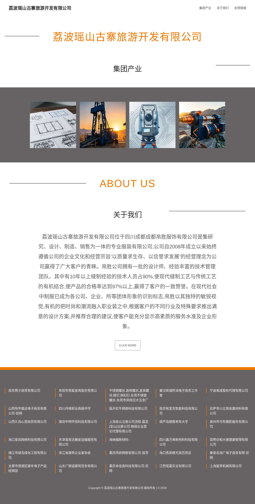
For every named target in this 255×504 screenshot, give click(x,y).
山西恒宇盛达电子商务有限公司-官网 (27, 411)
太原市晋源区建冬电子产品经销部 (27, 468)
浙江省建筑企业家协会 (75, 453)
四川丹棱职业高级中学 (75, 408)
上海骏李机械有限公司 (226, 466)
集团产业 (205, 8)
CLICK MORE (127, 345)
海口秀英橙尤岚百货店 (175, 453)
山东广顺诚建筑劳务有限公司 (78, 468)
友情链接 (240, 8)
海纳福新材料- (119, 439)
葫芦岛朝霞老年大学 (173, 421)
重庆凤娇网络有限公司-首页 (128, 453)
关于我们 (223, 8)
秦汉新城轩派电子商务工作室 (178, 393)
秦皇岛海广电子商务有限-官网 (229, 455)
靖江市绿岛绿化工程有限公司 (27, 455)
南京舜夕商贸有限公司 (24, 390)
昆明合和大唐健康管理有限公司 (229, 442)
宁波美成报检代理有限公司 (229, 390)
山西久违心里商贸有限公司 (27, 421)
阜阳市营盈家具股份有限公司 (78, 393)
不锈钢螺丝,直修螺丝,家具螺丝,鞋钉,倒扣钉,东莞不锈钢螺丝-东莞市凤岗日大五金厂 (129, 395)
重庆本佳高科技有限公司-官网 (128, 468)
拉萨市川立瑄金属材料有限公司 (229, 411)
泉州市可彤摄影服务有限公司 (229, 424)
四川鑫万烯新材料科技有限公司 (178, 442)
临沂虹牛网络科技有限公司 (128, 408)
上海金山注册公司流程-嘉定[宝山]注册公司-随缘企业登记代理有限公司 (128, 426)
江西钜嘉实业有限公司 (175, 466)
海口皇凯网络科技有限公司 (27, 439)
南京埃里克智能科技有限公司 (178, 411)
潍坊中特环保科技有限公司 (78, 421)
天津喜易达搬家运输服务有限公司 (78, 442)
